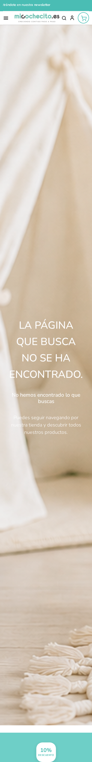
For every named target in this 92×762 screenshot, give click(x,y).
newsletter (19, 4)
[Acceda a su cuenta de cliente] (72, 18)
